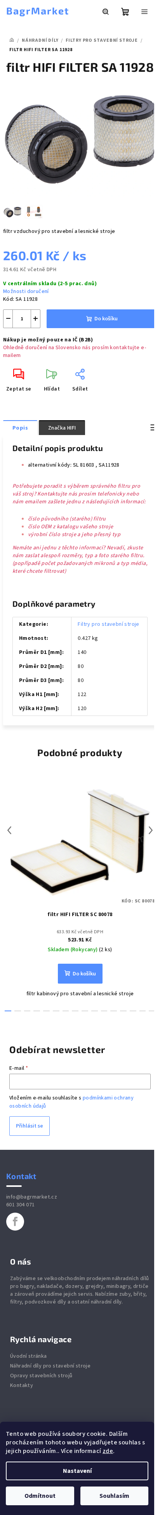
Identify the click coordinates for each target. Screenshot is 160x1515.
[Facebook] (15, 1222)
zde (108, 1451)
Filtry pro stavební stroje (108, 624)
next (150, 830)
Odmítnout (40, 1496)
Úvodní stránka (28, 1356)
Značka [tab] (62, 428)
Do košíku (106, 319)
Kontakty (21, 1385)
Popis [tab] (20, 428)
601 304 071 (20, 1205)
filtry (16, 1302)
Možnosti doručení (26, 291)
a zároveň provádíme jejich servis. (52, 1294)
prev (9, 830)
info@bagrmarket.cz (31, 1197)
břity (139, 1294)
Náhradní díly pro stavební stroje (50, 1366)
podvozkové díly (45, 1302)
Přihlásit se (29, 1126)
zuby (125, 1294)
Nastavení (77, 1471)
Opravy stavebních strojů (41, 1376)
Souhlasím (114, 1496)
